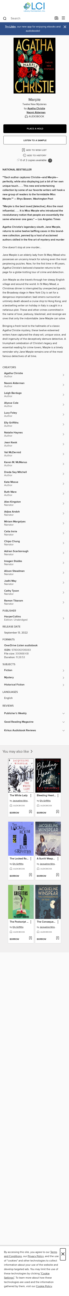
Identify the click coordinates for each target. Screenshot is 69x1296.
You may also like (16, 751)
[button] (34, 128)
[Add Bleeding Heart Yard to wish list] (57, 812)
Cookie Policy (44, 1286)
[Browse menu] (63, 18)
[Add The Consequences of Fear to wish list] (57, 938)
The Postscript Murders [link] (19, 921)
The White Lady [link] (19, 795)
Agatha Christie (36, 108)
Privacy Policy (36, 1256)
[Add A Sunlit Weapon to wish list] (57, 875)
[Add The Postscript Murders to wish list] (30, 938)
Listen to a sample (35, 140)
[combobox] (27, 18)
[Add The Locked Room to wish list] (30, 875)
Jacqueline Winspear (21, 800)
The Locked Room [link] (19, 858)
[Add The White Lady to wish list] (30, 812)
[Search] (5, 18)
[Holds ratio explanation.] (50, 161)
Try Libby (10, 26)
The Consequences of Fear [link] (46, 921)
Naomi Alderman (36, 112)
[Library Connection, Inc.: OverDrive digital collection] (34, 7)
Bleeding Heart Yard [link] (46, 795)
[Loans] (56, 19)
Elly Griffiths (45, 800)
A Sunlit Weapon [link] (46, 858)
